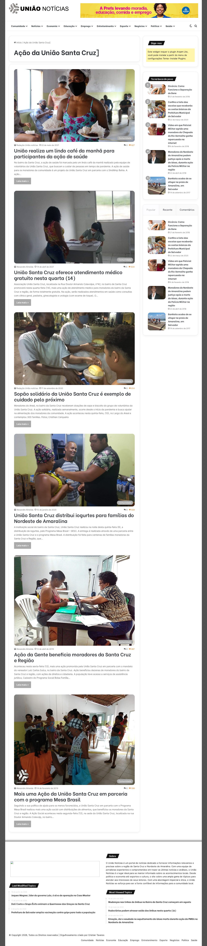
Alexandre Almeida (24, 267)
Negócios (140, 26)
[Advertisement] (170, 362)
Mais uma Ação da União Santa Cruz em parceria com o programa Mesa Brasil (70, 796)
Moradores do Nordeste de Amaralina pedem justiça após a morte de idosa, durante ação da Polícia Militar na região (180, 160)
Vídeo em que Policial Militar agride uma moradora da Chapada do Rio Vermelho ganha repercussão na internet (180, 133)
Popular (151, 209)
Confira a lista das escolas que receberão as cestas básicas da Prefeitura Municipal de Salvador (180, 109)
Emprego (86, 26)
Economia (52, 26)
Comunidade (18, 26)
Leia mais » (22, 181)
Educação (69, 26)
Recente (167, 209)
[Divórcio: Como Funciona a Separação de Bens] (157, 89)
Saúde (169, 26)
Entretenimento (105, 26)
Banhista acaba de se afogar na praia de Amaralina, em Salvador (179, 184)
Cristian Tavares (96, 935)
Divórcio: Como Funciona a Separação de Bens (180, 89)
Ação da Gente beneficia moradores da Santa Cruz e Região (72, 657)
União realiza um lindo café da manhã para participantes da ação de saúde (64, 153)
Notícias (35, 26)
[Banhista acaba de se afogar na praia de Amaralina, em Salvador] (157, 185)
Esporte (124, 26)
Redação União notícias (27, 145)
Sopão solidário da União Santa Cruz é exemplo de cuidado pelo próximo (72, 396)
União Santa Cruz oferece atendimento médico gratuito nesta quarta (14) (68, 274)
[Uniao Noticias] (39, 8)
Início (19, 42)
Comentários (187, 209)
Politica (155, 26)
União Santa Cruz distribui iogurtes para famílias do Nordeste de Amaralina (74, 517)
